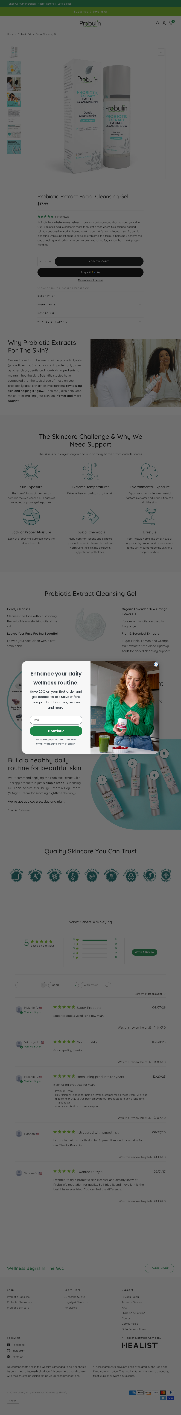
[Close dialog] (156, 664)
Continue (56, 731)
